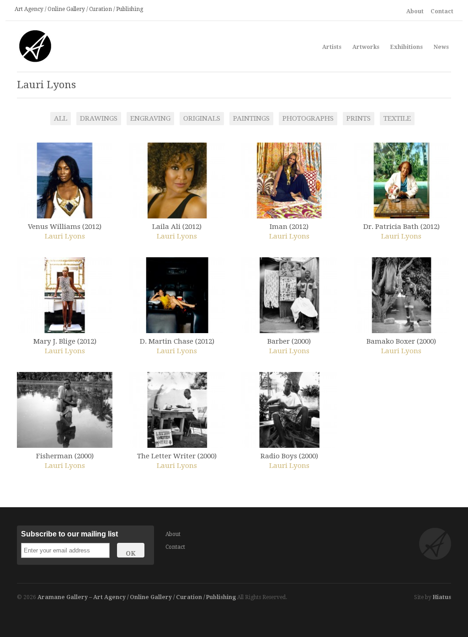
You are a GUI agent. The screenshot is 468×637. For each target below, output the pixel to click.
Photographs (308, 118)
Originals (201, 118)
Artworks (365, 47)
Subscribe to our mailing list (69, 534)
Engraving (150, 118)
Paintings (251, 118)
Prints (358, 118)
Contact (442, 11)
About (415, 11)
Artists (331, 47)
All (60, 118)
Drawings (98, 118)
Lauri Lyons (65, 236)
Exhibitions (406, 46)
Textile (397, 118)
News (441, 47)
